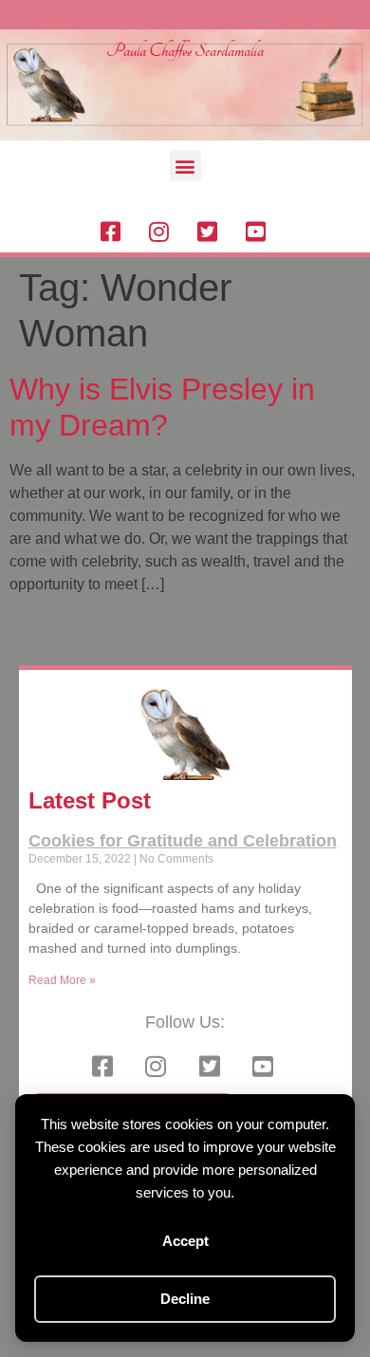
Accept (185, 1241)
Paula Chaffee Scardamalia (185, 51)
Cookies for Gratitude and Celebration (182, 840)
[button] (185, 165)
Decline (185, 1299)
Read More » (62, 980)
